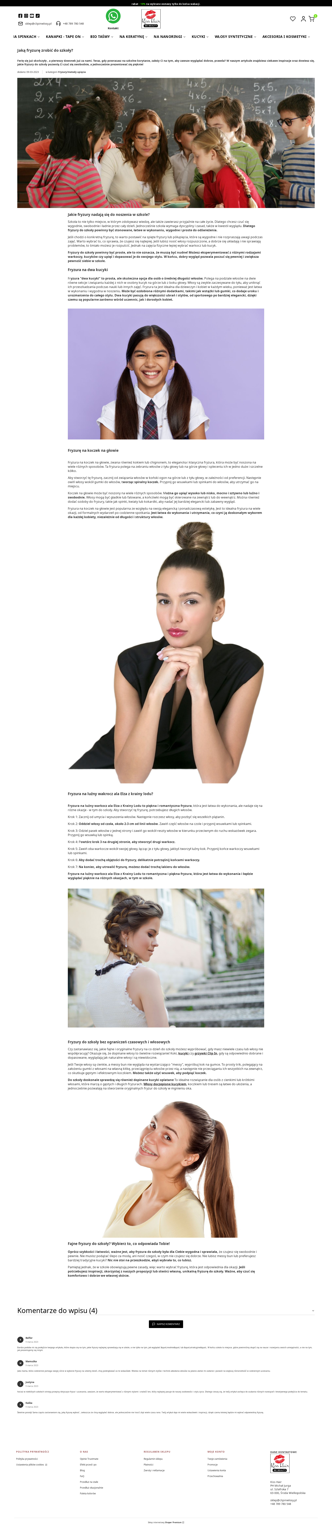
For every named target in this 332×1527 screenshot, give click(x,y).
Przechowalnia (215, 1476)
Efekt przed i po (88, 1464)
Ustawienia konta (217, 1470)
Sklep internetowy (165, 1522)
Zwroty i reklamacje (154, 1470)
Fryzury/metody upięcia (72, 72)
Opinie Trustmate (89, 1458)
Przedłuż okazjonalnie (91, 1487)
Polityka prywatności (27, 1458)
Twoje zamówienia (217, 1458)
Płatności (148, 1464)
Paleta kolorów (88, 1493)
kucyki (183, 1053)
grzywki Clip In (205, 1053)
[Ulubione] (293, 19)
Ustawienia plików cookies (30, 1464)
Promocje (213, 1464)
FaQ (82, 1476)
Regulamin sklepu (153, 1458)
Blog (82, 1470)
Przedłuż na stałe (89, 1482)
